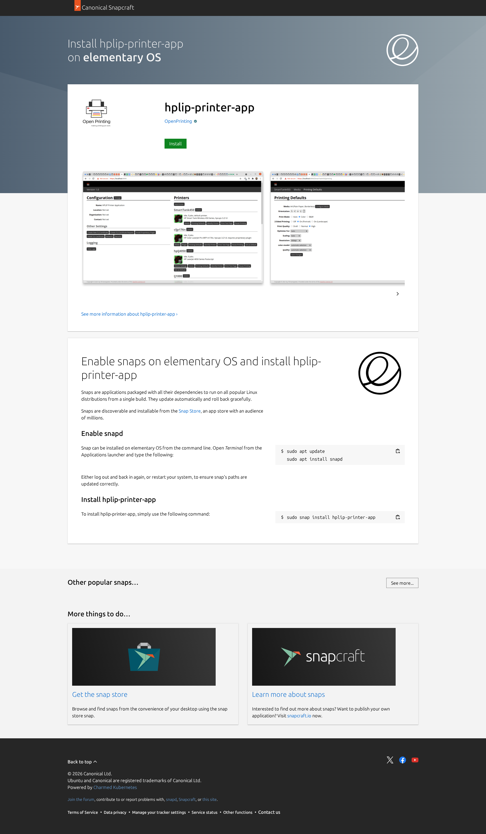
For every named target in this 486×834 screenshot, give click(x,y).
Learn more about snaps (288, 694)
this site (209, 799)
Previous (382, 294)
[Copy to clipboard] (397, 451)
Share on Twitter (390, 760)
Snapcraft (187, 799)
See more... (402, 582)
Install (175, 143)
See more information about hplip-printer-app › (129, 313)
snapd (171, 799)
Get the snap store (100, 694)
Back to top (80, 761)
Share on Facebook (402, 760)
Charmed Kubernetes (115, 787)
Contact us (269, 812)
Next (398, 294)
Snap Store (190, 410)
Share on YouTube (415, 760)
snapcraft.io (299, 715)
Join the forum (81, 799)
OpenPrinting (179, 121)
